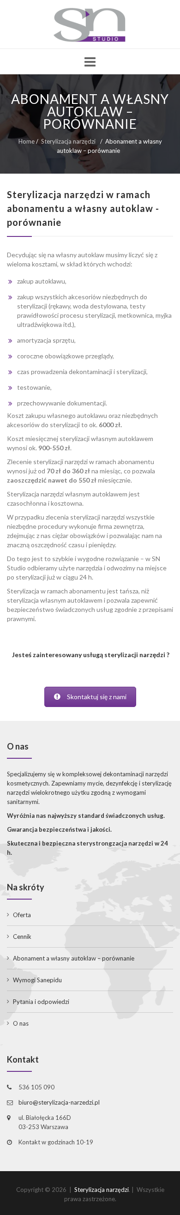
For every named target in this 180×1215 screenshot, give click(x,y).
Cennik (22, 936)
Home (26, 141)
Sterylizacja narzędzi (68, 141)
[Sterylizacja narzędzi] (90, 24)
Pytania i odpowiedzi (41, 1001)
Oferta (22, 915)
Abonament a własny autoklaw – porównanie (73, 958)
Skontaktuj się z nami (96, 697)
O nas (21, 1023)
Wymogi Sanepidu (37, 980)
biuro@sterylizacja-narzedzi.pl (59, 1102)
